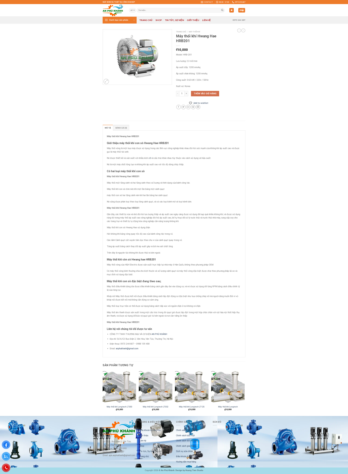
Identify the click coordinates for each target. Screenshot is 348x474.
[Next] (245, 393)
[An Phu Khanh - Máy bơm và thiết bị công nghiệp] (114, 10)
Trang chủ (146, 20)
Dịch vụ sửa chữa (184, 451)
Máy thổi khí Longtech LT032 (155, 407)
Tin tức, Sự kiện (174, 20)
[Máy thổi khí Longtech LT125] (192, 387)
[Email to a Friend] (188, 107)
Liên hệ (206, 20)
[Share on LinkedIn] (198, 107)
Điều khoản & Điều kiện (150, 430)
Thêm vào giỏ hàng (205, 93)
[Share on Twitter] (183, 107)
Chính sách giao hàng (186, 446)
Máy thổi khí (194, 32)
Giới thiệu (193, 20)
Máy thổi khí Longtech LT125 (191, 407)
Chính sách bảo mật (185, 435)
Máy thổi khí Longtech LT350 (119, 407)
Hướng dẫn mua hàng (186, 461)
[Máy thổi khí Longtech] (228, 387)
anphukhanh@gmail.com (127, 348)
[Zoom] (106, 81)
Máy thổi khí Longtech (228, 407)
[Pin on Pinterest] (193, 107)
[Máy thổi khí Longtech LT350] (119, 387)
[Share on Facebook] (178, 107)
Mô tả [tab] (108, 128)
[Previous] (103, 393)
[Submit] (222, 10)
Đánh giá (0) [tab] (121, 128)
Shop (159, 20)
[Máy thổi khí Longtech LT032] (155, 387)
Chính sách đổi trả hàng (187, 440)
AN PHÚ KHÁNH (159, 334)
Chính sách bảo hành (185, 430)
